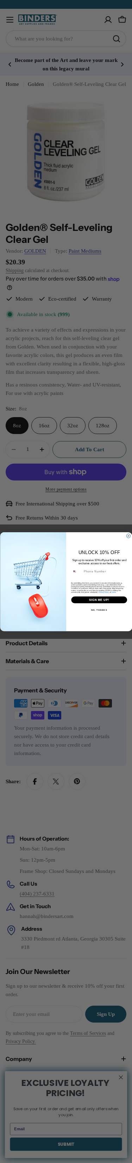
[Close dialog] (128, 536)
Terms (113, 592)
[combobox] (76, 571)
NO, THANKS (99, 610)
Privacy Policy (103, 592)
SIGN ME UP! (99, 599)
